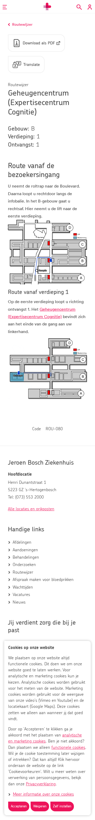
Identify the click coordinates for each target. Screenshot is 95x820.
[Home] (47, 7)
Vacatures (21, 595)
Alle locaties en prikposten (31, 509)
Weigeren (39, 806)
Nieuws (19, 602)
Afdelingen (22, 542)
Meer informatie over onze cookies (43, 794)
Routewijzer (23, 572)
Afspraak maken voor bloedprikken (43, 580)
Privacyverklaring (41, 784)
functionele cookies (68, 747)
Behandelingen (26, 557)
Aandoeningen (25, 550)
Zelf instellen (62, 806)
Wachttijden (23, 587)
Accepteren (19, 806)
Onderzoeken (24, 565)
